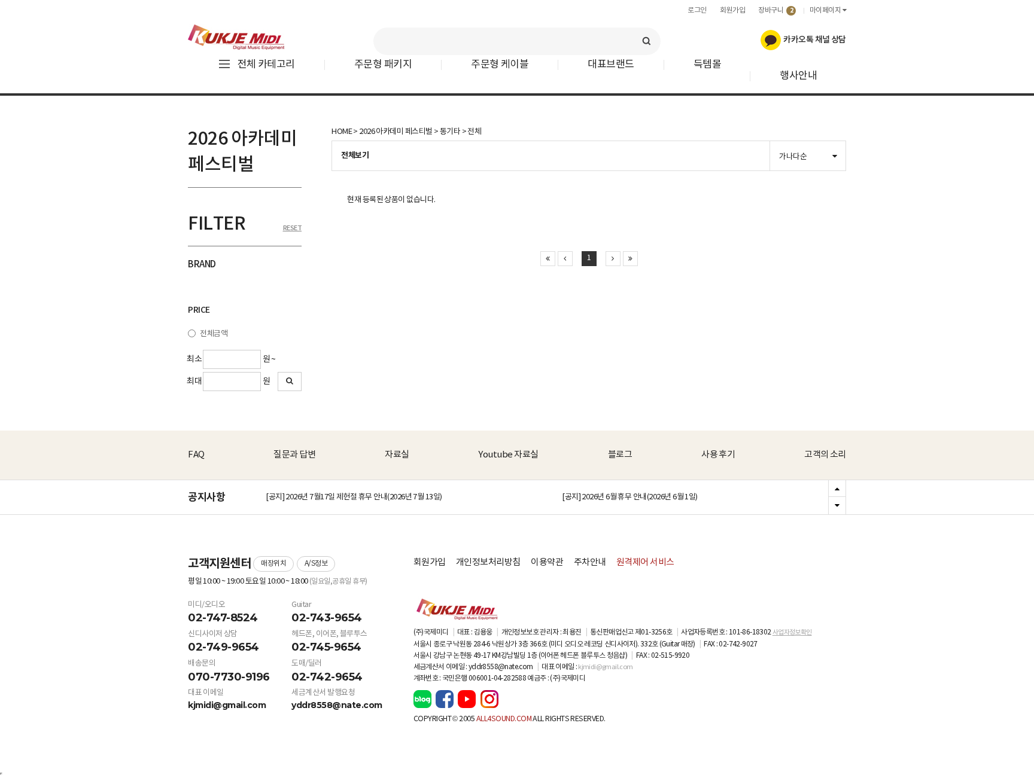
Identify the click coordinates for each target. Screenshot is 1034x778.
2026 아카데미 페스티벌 (396, 131)
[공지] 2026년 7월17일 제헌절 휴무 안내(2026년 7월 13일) (354, 497)
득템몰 (708, 65)
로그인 (697, 10)
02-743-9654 (326, 617)
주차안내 (590, 562)
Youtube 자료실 (508, 455)
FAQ (196, 455)
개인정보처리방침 (488, 562)
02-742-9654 (327, 677)
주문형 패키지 (383, 65)
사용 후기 (718, 455)
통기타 (450, 131)
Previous (837, 489)
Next (837, 505)
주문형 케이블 (499, 65)
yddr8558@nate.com (336, 705)
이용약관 (547, 562)
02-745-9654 (326, 647)
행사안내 (798, 76)
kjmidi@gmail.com (227, 705)
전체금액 (213, 333)
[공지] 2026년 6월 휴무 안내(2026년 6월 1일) (630, 497)
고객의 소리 (825, 455)
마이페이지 (826, 10)
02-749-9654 (223, 647)
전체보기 (355, 155)
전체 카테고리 (266, 65)
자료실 (397, 455)
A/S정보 (316, 564)
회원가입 (732, 10)
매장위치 (273, 564)
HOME (342, 131)
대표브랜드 (611, 65)
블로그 (620, 455)
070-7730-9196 (229, 677)
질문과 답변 (294, 455)
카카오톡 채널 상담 (813, 40)
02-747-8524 (223, 617)
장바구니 (775, 10)
